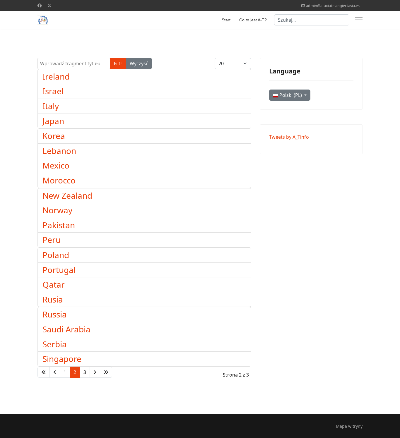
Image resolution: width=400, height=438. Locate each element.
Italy (50, 105)
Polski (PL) (290, 95)
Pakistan (58, 225)
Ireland (56, 76)
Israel (53, 91)
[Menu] (359, 20)
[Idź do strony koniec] (106, 372)
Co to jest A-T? (253, 20)
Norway (57, 210)
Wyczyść (139, 63)
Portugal (59, 269)
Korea (53, 135)
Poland (55, 254)
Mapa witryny (349, 426)
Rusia (52, 299)
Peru (51, 239)
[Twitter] (49, 5)
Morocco (59, 180)
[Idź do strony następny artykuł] (95, 372)
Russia (54, 314)
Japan (53, 120)
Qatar (53, 284)
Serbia (54, 344)
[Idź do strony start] (43, 372)
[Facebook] (39, 5)
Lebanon (59, 150)
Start (226, 20)
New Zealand (67, 195)
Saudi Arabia (66, 329)
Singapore (61, 358)
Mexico (55, 165)
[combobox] (311, 19)
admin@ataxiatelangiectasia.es (333, 5)
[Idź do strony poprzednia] (54, 372)
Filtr (118, 63)
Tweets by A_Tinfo (289, 137)
